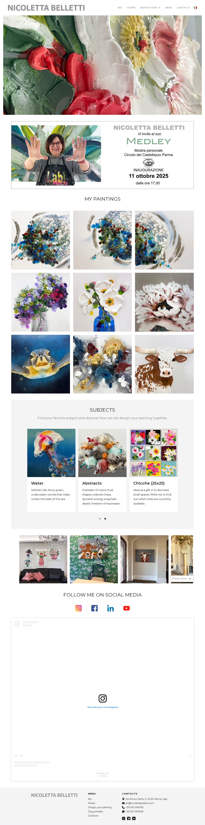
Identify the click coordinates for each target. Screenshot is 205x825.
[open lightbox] (36, 559)
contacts (183, 7)
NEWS (168, 7)
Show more (179, 578)
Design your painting (99, 807)
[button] (150, 7)
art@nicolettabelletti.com (139, 803)
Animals (141, 483)
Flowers (39, 483)
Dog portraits (95, 483)
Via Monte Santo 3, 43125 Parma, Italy (146, 799)
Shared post (103, 773)
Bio (120, 7)
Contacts (93, 815)
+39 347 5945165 (134, 807)
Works (131, 7)
